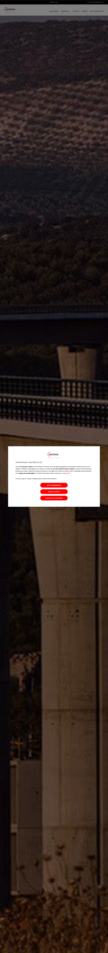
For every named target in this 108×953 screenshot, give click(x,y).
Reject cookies (54, 492)
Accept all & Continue (53, 498)
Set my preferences (54, 485)
